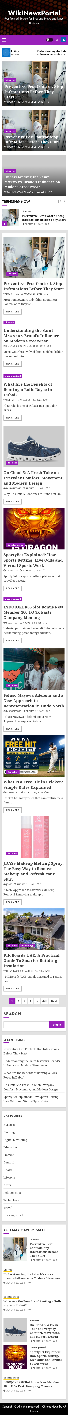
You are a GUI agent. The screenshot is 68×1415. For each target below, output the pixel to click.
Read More (12, 311)
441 (44, 1001)
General (8, 1162)
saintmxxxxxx (15, 192)
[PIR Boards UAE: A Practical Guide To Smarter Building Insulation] (34, 929)
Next (54, 1001)
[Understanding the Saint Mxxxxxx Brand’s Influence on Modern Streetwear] (10, 217)
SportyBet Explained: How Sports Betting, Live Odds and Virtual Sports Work (33, 560)
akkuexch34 (13, 792)
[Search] (57, 40)
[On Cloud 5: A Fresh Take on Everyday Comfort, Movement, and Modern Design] (34, 446)
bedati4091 (12, 623)
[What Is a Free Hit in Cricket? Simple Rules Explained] (34, 756)
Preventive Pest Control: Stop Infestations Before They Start (33, 92)
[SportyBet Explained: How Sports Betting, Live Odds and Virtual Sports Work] (34, 528)
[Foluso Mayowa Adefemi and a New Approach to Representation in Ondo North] (34, 669)
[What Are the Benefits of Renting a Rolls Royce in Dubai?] (34, 376)
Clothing (9, 1132)
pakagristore (13, 488)
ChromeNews (50, 1407)
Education (12, 772)
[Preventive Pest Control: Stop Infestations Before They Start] (34, 257)
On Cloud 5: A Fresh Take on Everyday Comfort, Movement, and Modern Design (33, 478)
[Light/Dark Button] (49, 40)
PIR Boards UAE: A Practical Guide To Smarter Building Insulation (31, 960)
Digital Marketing (15, 1140)
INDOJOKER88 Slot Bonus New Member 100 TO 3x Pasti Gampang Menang (33, 612)
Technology (27, 945)
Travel (7, 1208)
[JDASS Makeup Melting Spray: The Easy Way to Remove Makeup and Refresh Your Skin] (34, 837)
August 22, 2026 (34, 102)
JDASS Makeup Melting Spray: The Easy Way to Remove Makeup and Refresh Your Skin (33, 871)
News (7, 1185)
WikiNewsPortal (34, 13)
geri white (12, 400)
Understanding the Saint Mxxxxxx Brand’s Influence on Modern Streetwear (32, 182)
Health (8, 1170)
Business (12, 462)
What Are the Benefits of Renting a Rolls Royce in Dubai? (27, 389)
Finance (8, 1155)
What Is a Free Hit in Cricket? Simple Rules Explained (33, 784)
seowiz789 (12, 570)
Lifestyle (10, 80)
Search (12, 1014)
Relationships (12, 1193)
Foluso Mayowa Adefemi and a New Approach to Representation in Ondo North (33, 700)
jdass (9, 884)
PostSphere (13, 102)
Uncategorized (13, 376)
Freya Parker (13, 971)
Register (63, 39)
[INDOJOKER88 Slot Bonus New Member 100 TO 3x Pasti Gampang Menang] (34, 599)
